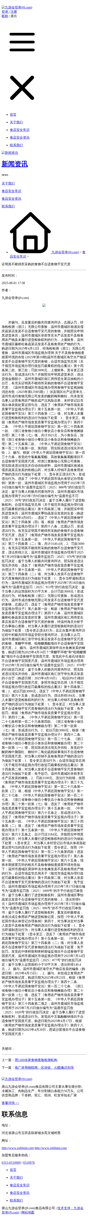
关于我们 (8, 183)
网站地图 (27, 1212)
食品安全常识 (11, 191)
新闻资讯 (15, 164)
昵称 (5, 16)
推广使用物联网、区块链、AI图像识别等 (44, 1067)
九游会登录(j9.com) (65, 252)
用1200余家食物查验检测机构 (36, 1060)
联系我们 (8, 206)
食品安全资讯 (11, 198)
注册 (13, 11)
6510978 (29, 1162)
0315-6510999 (11, 1162)
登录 (5, 11)
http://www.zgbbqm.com (18, 1148)
